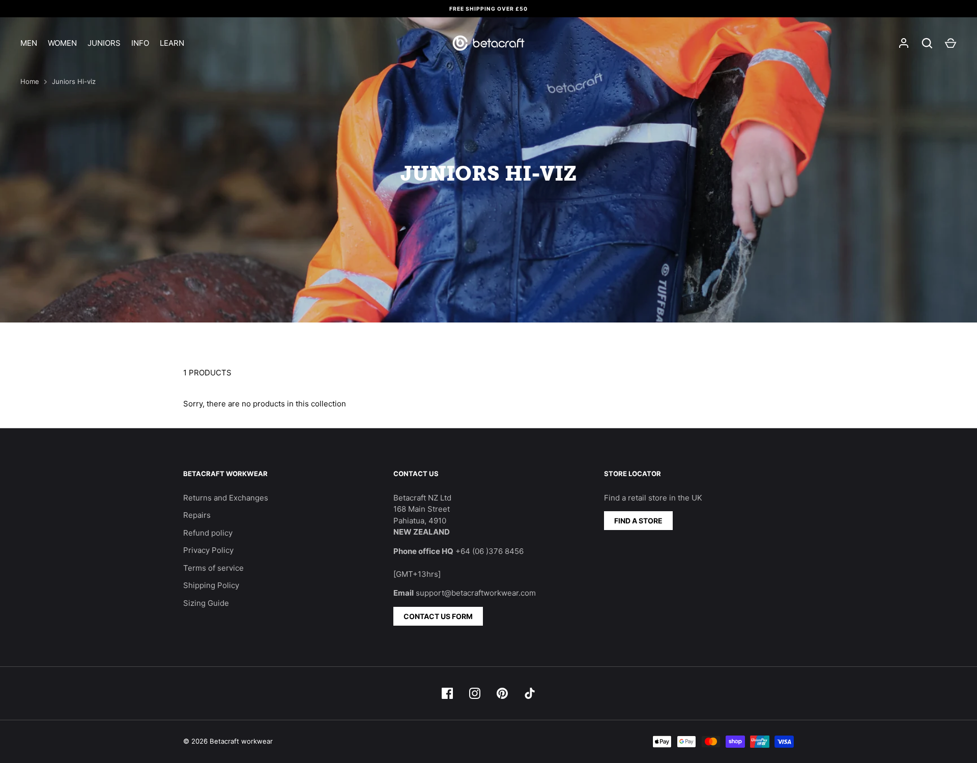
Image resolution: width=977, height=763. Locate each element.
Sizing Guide (206, 603)
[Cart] (950, 43)
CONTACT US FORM (438, 616)
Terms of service (213, 568)
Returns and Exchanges (225, 498)
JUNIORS (104, 43)
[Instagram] (475, 693)
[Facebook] (447, 693)
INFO (140, 43)
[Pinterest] (502, 693)
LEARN (172, 43)
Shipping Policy (211, 585)
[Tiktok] (530, 693)
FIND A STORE (638, 520)
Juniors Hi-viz (74, 81)
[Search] (927, 43)
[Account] (904, 43)
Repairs (197, 515)
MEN (28, 43)
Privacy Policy (208, 550)
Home (29, 81)
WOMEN (62, 43)
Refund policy (208, 533)
